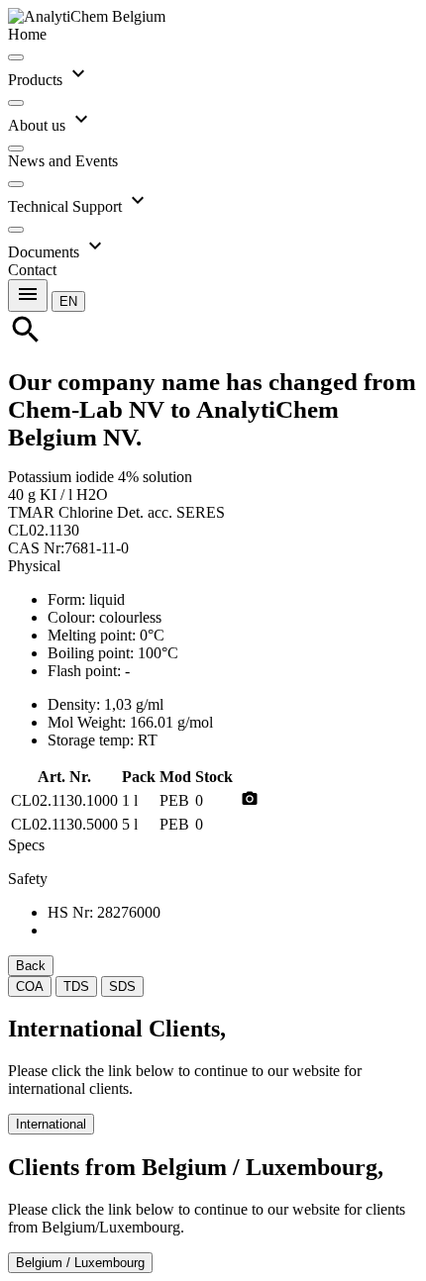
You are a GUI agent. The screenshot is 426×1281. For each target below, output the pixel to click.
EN (68, 301)
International (51, 1124)
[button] (68, 300)
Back (31, 965)
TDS (76, 986)
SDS (122, 986)
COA (30, 986)
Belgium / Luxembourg (80, 1262)
